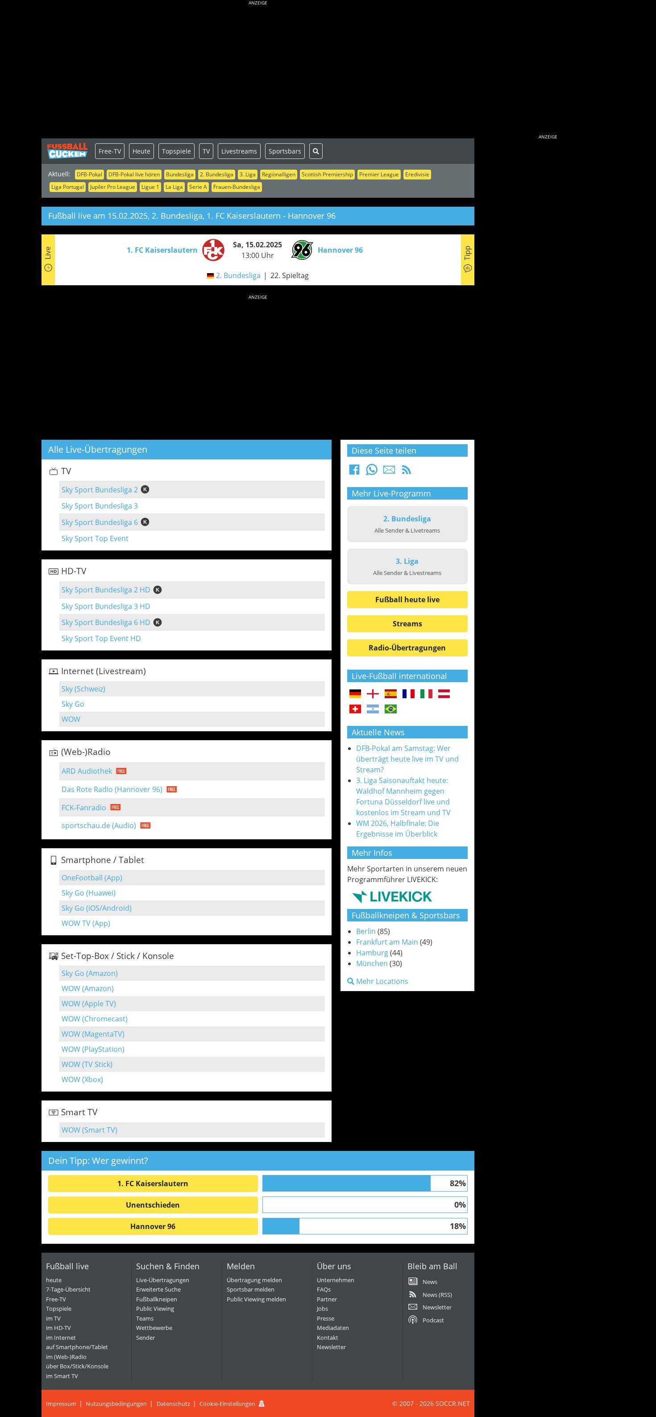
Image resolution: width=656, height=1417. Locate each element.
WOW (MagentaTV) (93, 1034)
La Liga (174, 187)
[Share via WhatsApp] (372, 472)
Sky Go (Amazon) (90, 973)
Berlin (366, 931)
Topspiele (176, 151)
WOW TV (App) (86, 923)
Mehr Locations (381, 981)
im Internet (61, 1338)
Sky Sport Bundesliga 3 (100, 506)
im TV (53, 1318)
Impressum (61, 1404)
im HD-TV (58, 1328)
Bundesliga (180, 174)
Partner (327, 1299)
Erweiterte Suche (158, 1289)
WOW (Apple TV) (89, 1004)
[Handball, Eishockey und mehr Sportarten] (392, 896)
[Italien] (426, 694)
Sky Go (73, 704)
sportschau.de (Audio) (99, 825)
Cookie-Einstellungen (227, 1404)
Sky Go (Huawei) (89, 893)
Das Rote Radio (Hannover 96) (112, 789)
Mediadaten (333, 1328)
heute (54, 1280)
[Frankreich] (409, 694)
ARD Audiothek (87, 771)
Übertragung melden (254, 1280)
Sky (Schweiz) (83, 689)
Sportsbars (285, 151)
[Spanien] (391, 694)
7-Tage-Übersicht (68, 1289)
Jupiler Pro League (112, 187)
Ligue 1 (150, 187)
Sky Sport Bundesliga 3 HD (106, 606)
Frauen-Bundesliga (236, 187)
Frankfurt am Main (387, 942)
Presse (325, 1318)
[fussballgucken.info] (68, 151)
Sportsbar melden (250, 1289)
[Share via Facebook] (354, 472)
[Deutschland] (355, 694)
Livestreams (239, 151)
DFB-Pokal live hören (134, 174)
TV (206, 151)
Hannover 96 (152, 1226)
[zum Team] (211, 249)
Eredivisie (417, 174)
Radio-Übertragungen (407, 648)
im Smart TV (62, 1376)
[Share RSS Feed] (406, 472)
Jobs (322, 1308)
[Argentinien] (373, 709)
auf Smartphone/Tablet (77, 1347)
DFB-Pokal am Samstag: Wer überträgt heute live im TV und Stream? (407, 759)
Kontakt (327, 1338)
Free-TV (110, 151)
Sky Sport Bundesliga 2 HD (106, 590)
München (372, 963)
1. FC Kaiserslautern (152, 1183)
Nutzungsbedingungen (116, 1404)
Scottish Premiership (327, 174)
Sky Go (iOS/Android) (97, 908)
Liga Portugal (67, 187)
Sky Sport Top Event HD (101, 638)
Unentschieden (153, 1205)
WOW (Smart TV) (89, 1130)
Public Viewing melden (256, 1299)
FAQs (324, 1289)
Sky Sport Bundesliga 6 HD (106, 622)
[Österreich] (444, 694)
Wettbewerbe (154, 1328)
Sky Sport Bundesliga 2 (100, 490)
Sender (145, 1338)
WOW (71, 719)
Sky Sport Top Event (95, 538)
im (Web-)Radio (66, 1357)
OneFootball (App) (92, 878)
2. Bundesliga (216, 174)
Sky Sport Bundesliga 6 (100, 522)
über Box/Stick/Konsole (77, 1366)
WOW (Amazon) (88, 988)
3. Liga (248, 174)
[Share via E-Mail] (389, 472)
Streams (407, 624)
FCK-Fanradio (84, 808)
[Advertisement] (258, 71)
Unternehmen (335, 1280)
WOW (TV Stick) (87, 1064)
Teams (145, 1318)
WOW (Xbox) (82, 1079)
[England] (373, 694)
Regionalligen (278, 174)
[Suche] (316, 151)
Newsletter (331, 1347)
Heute (141, 151)
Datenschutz (173, 1404)
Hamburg (372, 953)
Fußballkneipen (156, 1299)
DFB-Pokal (89, 174)
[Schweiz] (355, 709)
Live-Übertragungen (162, 1280)
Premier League (379, 174)
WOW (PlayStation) (93, 1049)
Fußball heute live (407, 599)
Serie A (198, 187)
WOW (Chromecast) (95, 1019)
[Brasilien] (391, 709)
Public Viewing (155, 1308)
